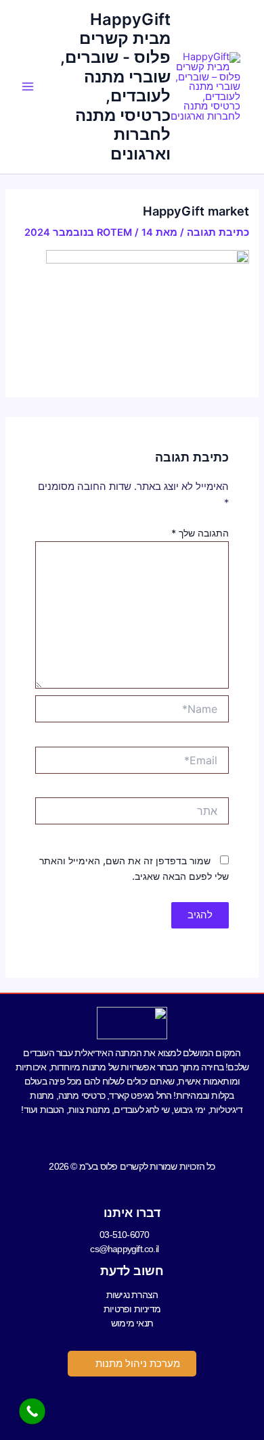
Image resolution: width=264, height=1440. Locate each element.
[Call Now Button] (32, 1411)
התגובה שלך (200, 533)
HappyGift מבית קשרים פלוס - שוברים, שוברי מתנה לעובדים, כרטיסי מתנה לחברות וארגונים (115, 86)
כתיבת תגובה (218, 232)
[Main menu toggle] (28, 86)
